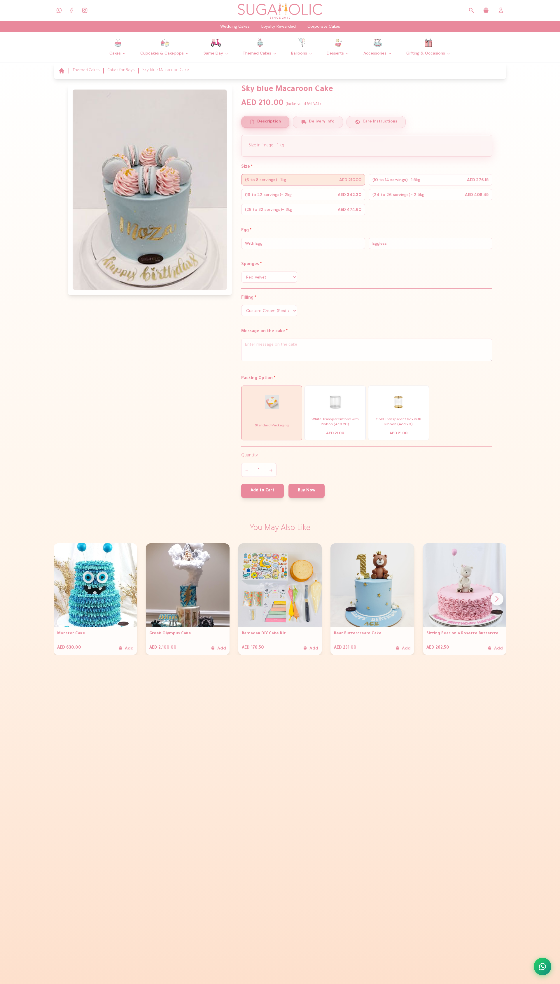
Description (269, 122)
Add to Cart (262, 491)
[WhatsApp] (59, 10)
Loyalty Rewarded (278, 26)
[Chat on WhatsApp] (542, 966)
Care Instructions (380, 122)
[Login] (501, 10)
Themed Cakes (86, 70)
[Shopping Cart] (486, 10)
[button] (497, 599)
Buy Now (306, 491)
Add (129, 648)
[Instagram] (84, 10)
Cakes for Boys (121, 70)
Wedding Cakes (235, 26)
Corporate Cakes (323, 26)
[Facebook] (71, 10)
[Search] (471, 10)
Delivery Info (322, 122)
